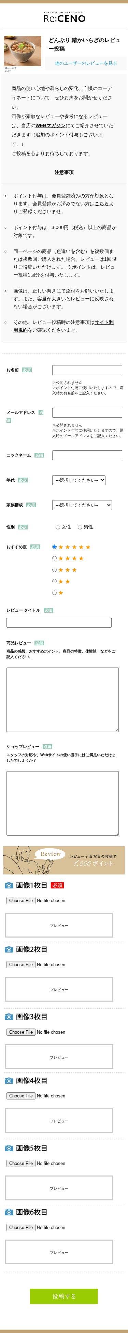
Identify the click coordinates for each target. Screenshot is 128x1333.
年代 (10, 480)
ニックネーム (18, 455)
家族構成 (14, 505)
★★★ (68, 570)
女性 (66, 526)
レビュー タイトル (23, 610)
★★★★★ (75, 547)
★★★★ (71, 558)
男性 (88, 526)
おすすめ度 (16, 546)
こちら (102, 203)
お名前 (12, 370)
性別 (10, 527)
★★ (65, 581)
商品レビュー (18, 643)
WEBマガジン (50, 125)
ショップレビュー (22, 746)
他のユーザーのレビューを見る (86, 63)
